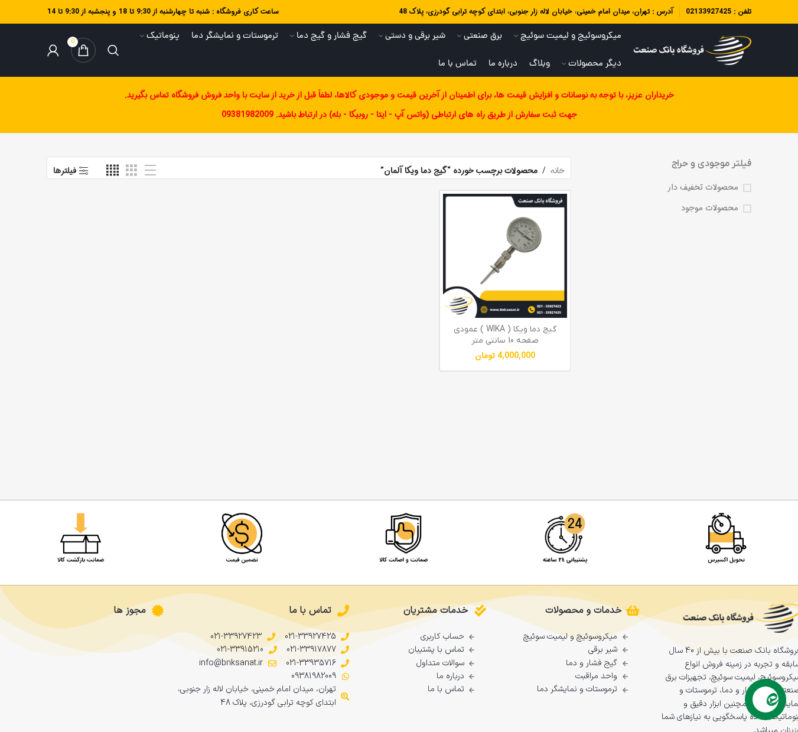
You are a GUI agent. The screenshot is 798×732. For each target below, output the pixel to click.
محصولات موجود (709, 208)
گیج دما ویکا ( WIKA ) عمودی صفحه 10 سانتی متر (505, 335)
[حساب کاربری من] (53, 50)
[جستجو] (113, 50)
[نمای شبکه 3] (131, 170)
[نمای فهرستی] (150, 170)
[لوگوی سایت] (692, 50)
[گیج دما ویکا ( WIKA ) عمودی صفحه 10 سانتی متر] (505, 256)
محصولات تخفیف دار (702, 188)
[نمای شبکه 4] (112, 170)
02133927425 (708, 11)
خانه (558, 170)
